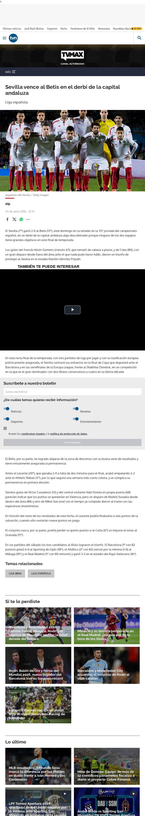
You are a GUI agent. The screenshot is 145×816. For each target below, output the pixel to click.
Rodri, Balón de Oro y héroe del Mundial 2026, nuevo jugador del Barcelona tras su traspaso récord (36, 674)
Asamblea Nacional (124, 28)
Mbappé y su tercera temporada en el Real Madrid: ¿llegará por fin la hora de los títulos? (105, 635)
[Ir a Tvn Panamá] (71, 38)
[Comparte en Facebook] (7, 219)
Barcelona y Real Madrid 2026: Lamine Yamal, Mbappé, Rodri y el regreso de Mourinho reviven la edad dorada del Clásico (38, 633)
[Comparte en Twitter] (14, 219)
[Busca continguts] (139, 38)
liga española (41, 573)
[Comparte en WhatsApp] (21, 219)
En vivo (137, 28)
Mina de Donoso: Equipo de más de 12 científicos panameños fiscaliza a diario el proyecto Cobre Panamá (106, 775)
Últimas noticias (12, 28)
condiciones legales (33, 433)
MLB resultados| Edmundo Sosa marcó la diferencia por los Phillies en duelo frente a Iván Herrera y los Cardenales (37, 773)
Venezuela (104, 28)
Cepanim (52, 28)
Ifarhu (63, 28)
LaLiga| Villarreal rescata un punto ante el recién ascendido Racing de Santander (37, 714)
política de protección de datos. (69, 433)
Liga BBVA (15, 573)
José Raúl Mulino (34, 28)
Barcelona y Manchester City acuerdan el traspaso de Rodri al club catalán (103, 674)
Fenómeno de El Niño (83, 28)
